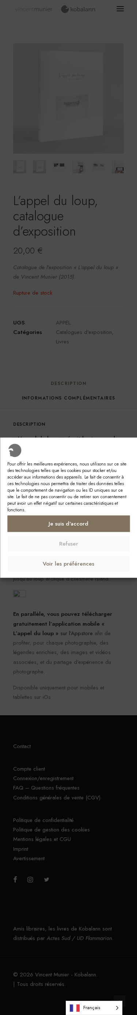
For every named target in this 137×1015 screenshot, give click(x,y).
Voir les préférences (68, 564)
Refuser (68, 544)
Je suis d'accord (68, 524)
